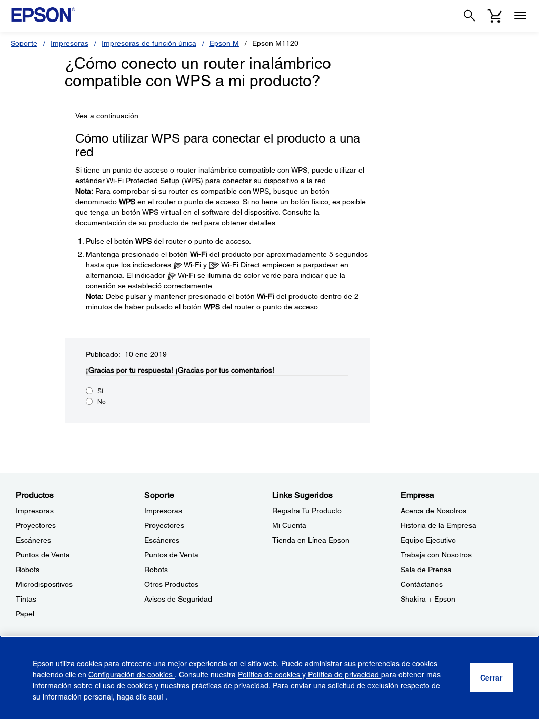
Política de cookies (270, 674)
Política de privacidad (343, 674)
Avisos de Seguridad (178, 599)
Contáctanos (422, 584)
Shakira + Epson (428, 599)
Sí (100, 391)
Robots (27, 569)
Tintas (26, 599)
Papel (25, 614)
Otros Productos (171, 584)
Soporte (24, 43)
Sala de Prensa (426, 569)
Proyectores (36, 525)
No (101, 401)
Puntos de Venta (43, 555)
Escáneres (33, 540)
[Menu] (520, 15)
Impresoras (69, 43)
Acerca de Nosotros (433, 510)
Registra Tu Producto (307, 510)
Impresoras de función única (149, 43)
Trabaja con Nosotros (436, 555)
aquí (156, 696)
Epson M (224, 43)
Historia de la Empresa (438, 525)
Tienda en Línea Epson (311, 540)
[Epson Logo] (43, 15)
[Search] (469, 15)
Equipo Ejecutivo (428, 540)
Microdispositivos (44, 584)
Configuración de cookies (131, 674)
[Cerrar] (491, 677)
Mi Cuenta (289, 525)
